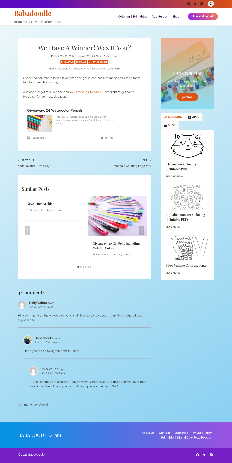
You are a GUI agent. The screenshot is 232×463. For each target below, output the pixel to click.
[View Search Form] (211, 4)
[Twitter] (195, 4)
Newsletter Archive (40, 203)
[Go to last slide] (27, 230)
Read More (174, 176)
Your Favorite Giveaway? (86, 92)
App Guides (160, 16)
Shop (175, 16)
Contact (164, 432)
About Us (148, 432)
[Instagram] (202, 4)
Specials (81, 62)
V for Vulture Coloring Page (186, 265)
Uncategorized (98, 62)
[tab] (78, 267)
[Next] (141, 230)
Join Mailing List (202, 16)
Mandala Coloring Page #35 (132, 163)
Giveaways (67, 62)
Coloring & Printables (132, 16)
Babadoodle (36, 210)
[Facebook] (189, 4)
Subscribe (181, 432)
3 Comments (111, 56)
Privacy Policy (202, 432)
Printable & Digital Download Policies (186, 437)
